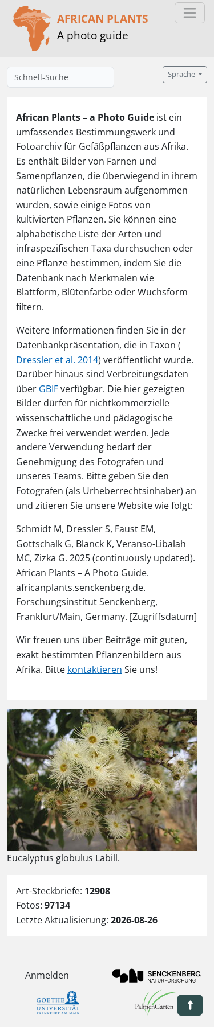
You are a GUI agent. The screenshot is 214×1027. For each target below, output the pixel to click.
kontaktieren (94, 669)
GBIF (48, 389)
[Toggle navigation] (190, 12)
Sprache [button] (182, 74)
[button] (190, 1005)
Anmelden (47, 975)
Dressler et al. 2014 (57, 360)
